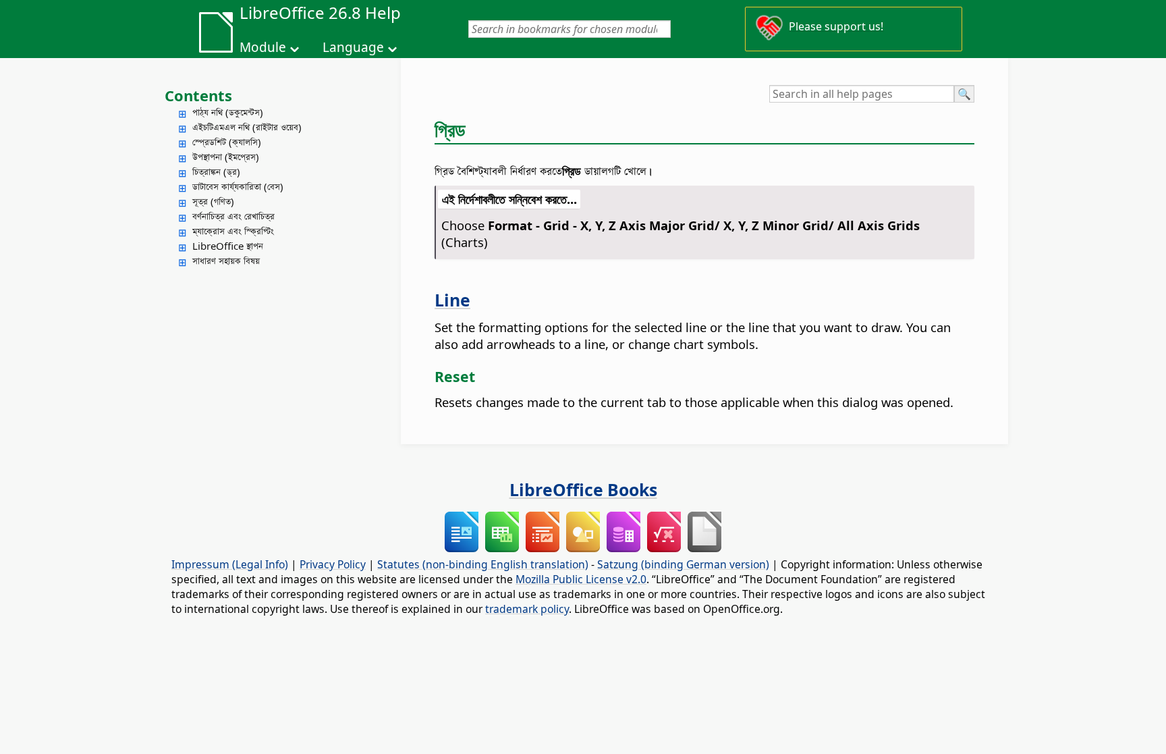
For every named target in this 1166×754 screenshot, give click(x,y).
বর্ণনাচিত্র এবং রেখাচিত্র (233, 216)
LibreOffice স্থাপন (227, 245)
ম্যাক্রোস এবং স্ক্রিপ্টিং (233, 231)
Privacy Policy (333, 564)
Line (452, 299)
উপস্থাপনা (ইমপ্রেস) (225, 156)
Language (353, 47)
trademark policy (527, 608)
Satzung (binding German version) (683, 564)
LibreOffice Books (583, 489)
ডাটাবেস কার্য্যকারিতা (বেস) (237, 186)
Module (263, 47)
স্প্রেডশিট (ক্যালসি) (226, 142)
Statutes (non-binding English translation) (482, 564)
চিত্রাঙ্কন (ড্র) (216, 171)
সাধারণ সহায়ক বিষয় (226, 260)
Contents (198, 95)
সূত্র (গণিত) (213, 201)
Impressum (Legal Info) (229, 564)
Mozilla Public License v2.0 (581, 579)
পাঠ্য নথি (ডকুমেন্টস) (227, 112)
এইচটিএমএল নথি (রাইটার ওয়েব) (247, 127)
